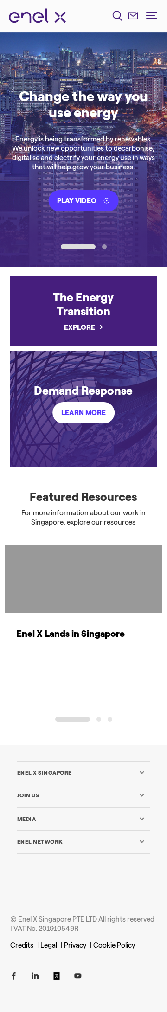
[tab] (81, 773)
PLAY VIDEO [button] (76, 201)
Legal (48, 945)
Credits (21, 945)
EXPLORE (79, 327)
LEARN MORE (83, 413)
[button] (78, 246)
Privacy (75, 945)
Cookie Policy (114, 945)
